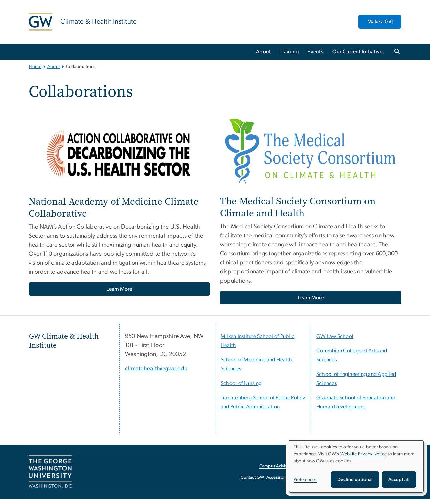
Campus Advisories (277, 466)
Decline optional (355, 479)
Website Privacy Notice (363, 454)
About (263, 51)
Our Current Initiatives (358, 51)
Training (289, 51)
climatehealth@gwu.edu (156, 369)
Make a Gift (380, 21)
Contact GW (252, 477)
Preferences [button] (305, 479)
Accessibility (278, 477)
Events (315, 51)
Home (35, 66)
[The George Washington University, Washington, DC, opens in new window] (50, 471)
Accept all (399, 479)
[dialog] (356, 466)
